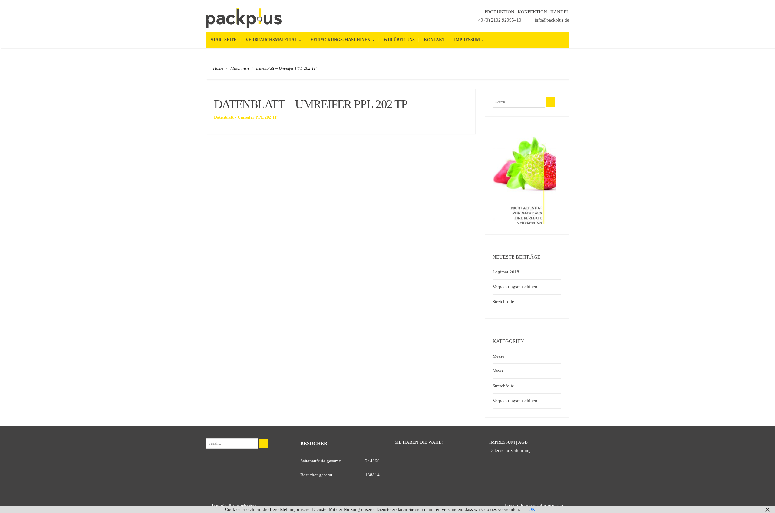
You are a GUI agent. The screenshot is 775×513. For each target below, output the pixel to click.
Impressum (467, 40)
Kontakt (434, 40)
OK (532, 509)
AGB (523, 442)
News (498, 371)
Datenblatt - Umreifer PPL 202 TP (246, 117)
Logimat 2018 (506, 272)
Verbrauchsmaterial (272, 40)
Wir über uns (399, 40)
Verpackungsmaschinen (515, 286)
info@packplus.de (552, 20)
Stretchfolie (503, 301)
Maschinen (239, 68)
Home (218, 68)
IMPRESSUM (502, 442)
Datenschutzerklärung (510, 450)
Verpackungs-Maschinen (340, 40)
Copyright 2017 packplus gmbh (234, 505)
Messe (498, 356)
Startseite (223, 40)
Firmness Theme (517, 505)
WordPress (555, 505)
